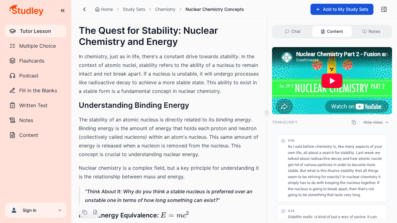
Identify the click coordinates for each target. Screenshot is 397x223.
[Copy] (85, 212)
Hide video (373, 122)
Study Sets (134, 9)
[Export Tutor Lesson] (95, 212)
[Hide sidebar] (384, 9)
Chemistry (165, 9)
